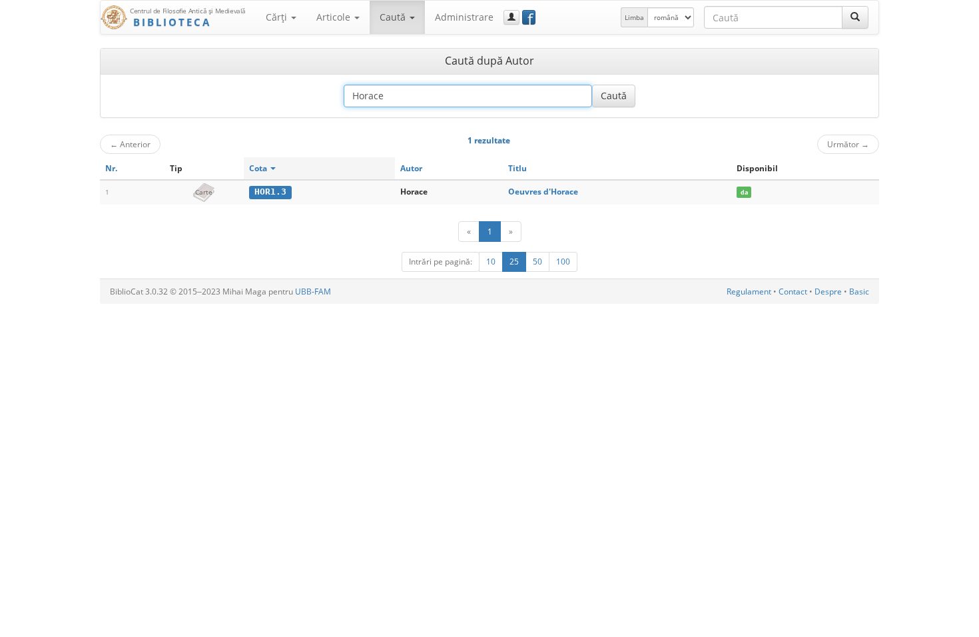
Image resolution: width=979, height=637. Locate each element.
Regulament (749, 291)
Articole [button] (334, 17)
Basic (859, 291)
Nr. (111, 168)
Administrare (464, 17)
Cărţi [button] (278, 17)
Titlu (517, 168)
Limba (634, 17)
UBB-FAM (313, 291)
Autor (411, 168)
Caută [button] (394, 17)
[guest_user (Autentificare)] (511, 17)
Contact (793, 291)
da (744, 192)
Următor (848, 144)
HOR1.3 (270, 192)
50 (537, 261)
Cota (259, 168)
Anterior (130, 144)
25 (514, 261)
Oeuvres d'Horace (543, 191)
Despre (828, 291)
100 (563, 261)
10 (490, 261)
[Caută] (855, 17)
